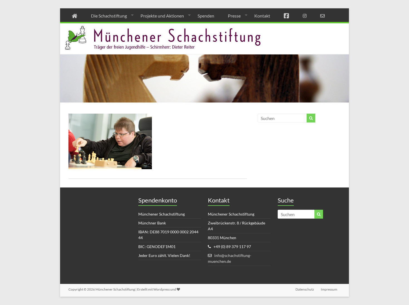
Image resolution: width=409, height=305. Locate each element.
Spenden (206, 15)
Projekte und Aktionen (162, 15)
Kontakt (262, 15)
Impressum (329, 289)
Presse (234, 15)
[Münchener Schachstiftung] (204, 27)
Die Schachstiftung (109, 15)
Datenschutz (304, 289)
